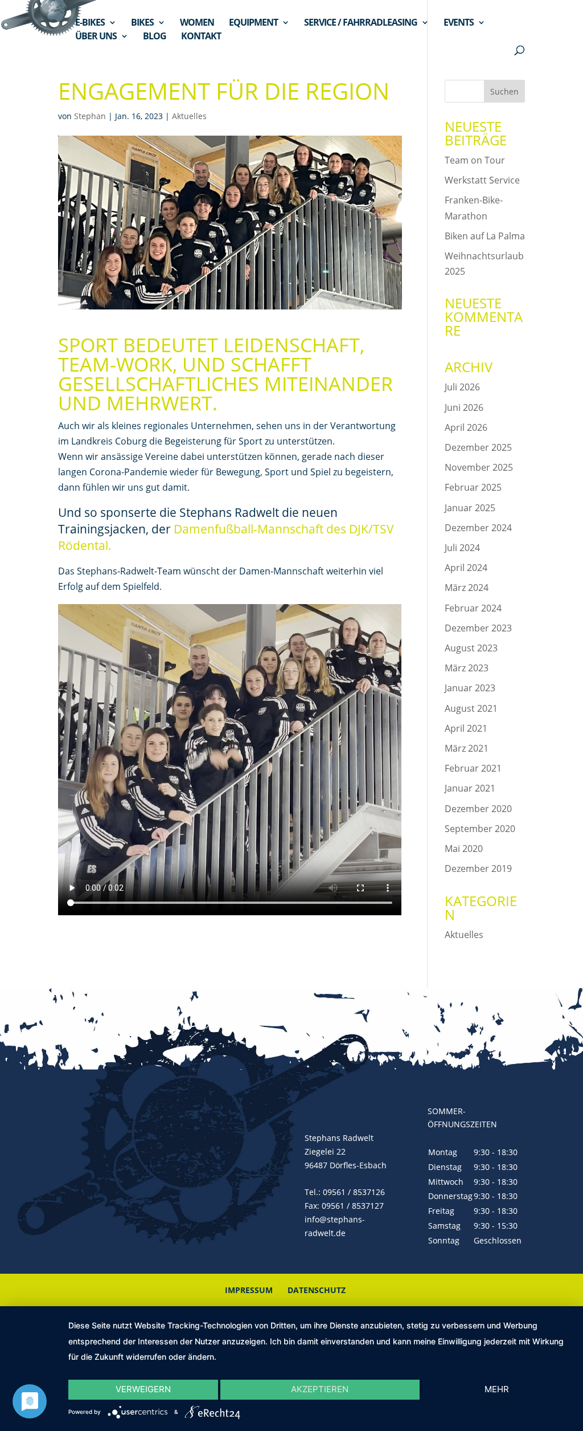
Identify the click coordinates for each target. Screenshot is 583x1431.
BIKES (142, 23)
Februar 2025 (473, 487)
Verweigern (143, 1389)
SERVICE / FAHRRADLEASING (360, 23)
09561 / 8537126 (354, 1192)
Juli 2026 (462, 387)
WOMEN (197, 23)
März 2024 (466, 587)
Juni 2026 (464, 407)
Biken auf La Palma (485, 236)
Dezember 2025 (478, 447)
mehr (497, 1389)
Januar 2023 (470, 688)
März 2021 (466, 748)
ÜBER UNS (96, 37)
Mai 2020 (464, 848)
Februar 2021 (473, 768)
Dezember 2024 (478, 527)
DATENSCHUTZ (317, 1290)
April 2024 (466, 567)
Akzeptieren (319, 1389)
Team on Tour (475, 160)
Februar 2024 (473, 608)
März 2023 (466, 668)
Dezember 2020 (478, 808)
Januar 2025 (470, 508)
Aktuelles (189, 116)
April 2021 (466, 728)
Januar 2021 (470, 788)
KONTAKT (201, 37)
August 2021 (471, 708)
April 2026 (466, 427)
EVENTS (459, 23)
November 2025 (479, 467)
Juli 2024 (462, 547)
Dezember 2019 (478, 868)
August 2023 (471, 648)
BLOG (154, 37)
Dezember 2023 (478, 628)
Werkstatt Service (482, 180)
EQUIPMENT (253, 23)
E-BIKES (90, 23)
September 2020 (480, 828)
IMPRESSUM (249, 1290)
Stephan (90, 116)
